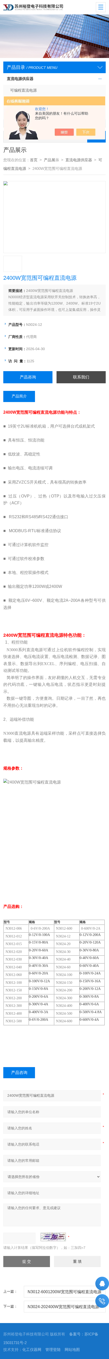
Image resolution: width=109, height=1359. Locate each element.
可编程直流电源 (23, 90)
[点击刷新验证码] (53, 1237)
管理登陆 (53, 1350)
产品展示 (51, 160)
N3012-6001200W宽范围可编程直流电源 (64, 1291)
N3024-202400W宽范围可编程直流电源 (63, 1306)
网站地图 (72, 1350)
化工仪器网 (31, 1350)
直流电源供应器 (20, 79)
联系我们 (81, 377)
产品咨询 (28, 377)
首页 (34, 160)
